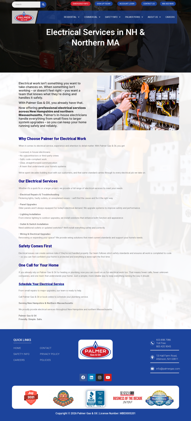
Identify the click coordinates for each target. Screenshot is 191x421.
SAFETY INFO (111, 17)
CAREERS (170, 17)
